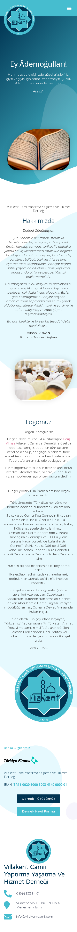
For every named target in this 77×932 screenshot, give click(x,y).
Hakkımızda (38, 220)
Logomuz (38, 422)
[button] (69, 8)
